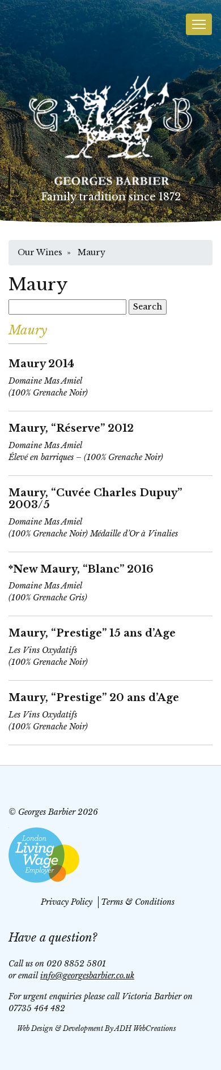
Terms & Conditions (138, 902)
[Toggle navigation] (199, 24)
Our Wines (40, 252)
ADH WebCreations (145, 1028)
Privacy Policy (66, 902)
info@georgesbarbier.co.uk (87, 975)
